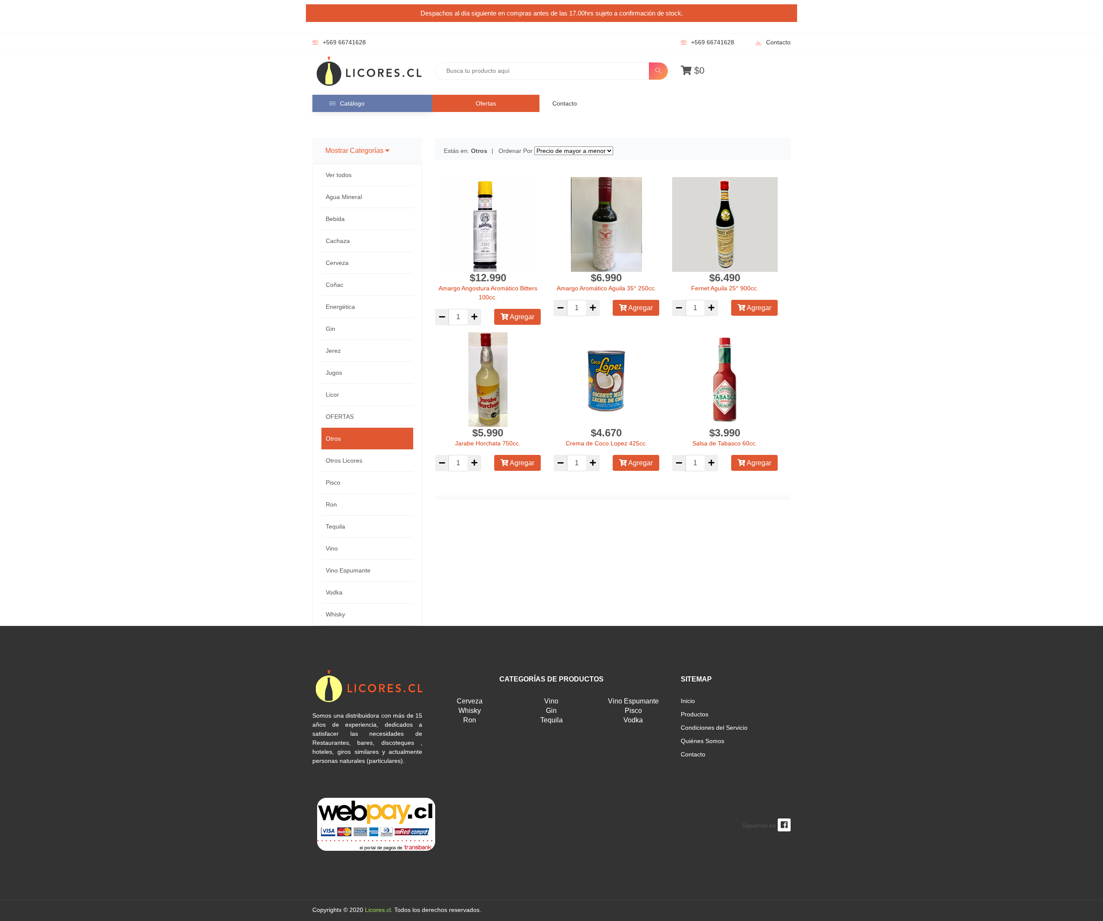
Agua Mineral (344, 196)
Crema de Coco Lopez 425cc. (606, 443)
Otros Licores (344, 460)
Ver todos (339, 174)
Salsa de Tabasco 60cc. (724, 443)
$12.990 (488, 277)
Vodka (334, 592)
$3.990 (724, 433)
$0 (698, 70)
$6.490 (724, 277)
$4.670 (606, 433)
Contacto (778, 42)
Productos (694, 714)
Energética (340, 306)
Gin (330, 328)
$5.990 (487, 433)
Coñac (334, 284)
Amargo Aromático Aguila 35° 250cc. (606, 288)
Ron (331, 504)
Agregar (521, 316)
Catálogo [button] (352, 103)
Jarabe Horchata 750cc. (487, 443)
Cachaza (338, 240)
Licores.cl (378, 909)
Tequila (335, 526)
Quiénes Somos (702, 740)
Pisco (333, 482)
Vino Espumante (348, 570)
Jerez (333, 350)
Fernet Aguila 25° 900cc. (724, 288)
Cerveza (337, 262)
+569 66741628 (344, 42)
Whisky (335, 614)
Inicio (688, 700)
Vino (332, 548)
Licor (332, 394)
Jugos (334, 372)
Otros (333, 438)
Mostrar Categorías (355, 150)
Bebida (335, 218)
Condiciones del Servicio (714, 727)
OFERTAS (340, 416)
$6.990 (606, 277)
